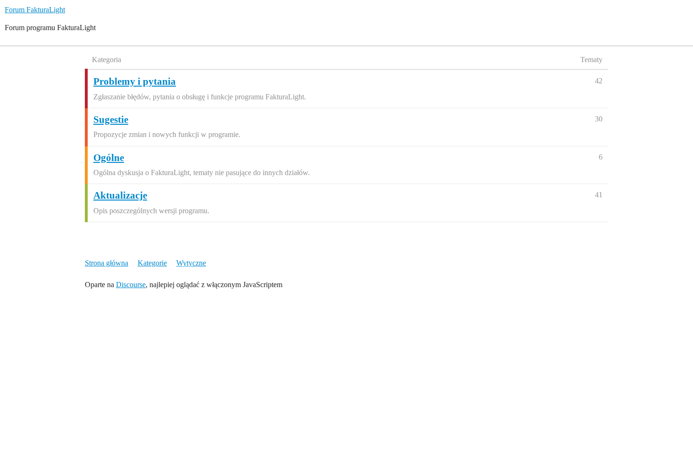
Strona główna (106, 263)
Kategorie (152, 263)
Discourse (131, 285)
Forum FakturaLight (35, 10)
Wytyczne (191, 263)
